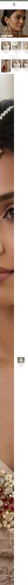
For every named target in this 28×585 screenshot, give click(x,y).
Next (26, 46)
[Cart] (26, 4)
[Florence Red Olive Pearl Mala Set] (21, 360)
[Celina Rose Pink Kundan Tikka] (17, 46)
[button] (8, 8)
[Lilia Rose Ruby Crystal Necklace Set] (6, 46)
